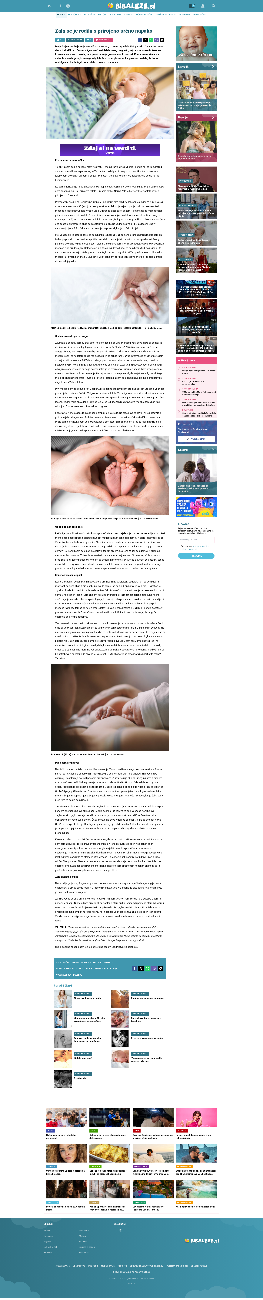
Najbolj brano (188, 360)
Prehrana (184, 14)
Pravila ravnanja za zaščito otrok (131, 1272)
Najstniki (115, 14)
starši (113, 969)
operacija (108, 962)
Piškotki (122, 1266)
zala (58, 962)
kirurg (89, 969)
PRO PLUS (93, 1266)
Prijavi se (196, 556)
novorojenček (63, 975)
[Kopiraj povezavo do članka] (162, 40)
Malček (102, 14)
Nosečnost (74, 14)
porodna (86, 962)
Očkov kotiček (144, 14)
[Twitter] (145, 40)
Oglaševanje (63, 1266)
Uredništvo (79, 1266)
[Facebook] (60, 6)
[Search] (213, 6)
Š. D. (61, 39)
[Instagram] (67, 6)
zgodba (97, 962)
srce (81, 969)
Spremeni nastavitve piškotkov (146, 1266)
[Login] (202, 6)
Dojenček (89, 14)
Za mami (128, 14)
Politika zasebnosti (177, 1266)
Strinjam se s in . (195, 547)
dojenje (77, 975)
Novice (61, 14)
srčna (66, 962)
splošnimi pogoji (200, 546)
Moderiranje (108, 1266)
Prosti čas (199, 14)
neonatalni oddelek (66, 969)
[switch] (192, 6)
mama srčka (101, 969)
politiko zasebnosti (189, 549)
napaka (75, 962)
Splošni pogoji (199, 1266)
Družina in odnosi (165, 14)
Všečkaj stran (198, 439)
